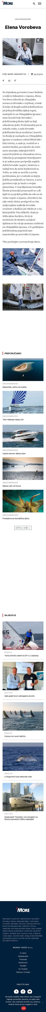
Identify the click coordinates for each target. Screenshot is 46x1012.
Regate (8, 652)
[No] (43, 1003)
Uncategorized (23, 19)
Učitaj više (22, 528)
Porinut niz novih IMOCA (15, 736)
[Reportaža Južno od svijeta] (23, 369)
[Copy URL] (15, 80)
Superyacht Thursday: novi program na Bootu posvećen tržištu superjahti (21, 818)
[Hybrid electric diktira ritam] (23, 436)
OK (23, 1008)
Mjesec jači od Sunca (12, 486)
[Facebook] (3, 80)
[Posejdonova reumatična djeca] (23, 501)
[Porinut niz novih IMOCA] (23, 716)
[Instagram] (23, 991)
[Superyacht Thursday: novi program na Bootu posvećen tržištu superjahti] (23, 797)
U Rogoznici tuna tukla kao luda (18, 776)
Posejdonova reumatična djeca (16, 518)
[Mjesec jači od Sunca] (23, 468)
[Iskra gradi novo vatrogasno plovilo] (23, 676)
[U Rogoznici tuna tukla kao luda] (23, 757)
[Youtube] (29, 991)
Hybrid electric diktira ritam (14, 453)
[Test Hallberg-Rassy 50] (23, 402)
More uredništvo (17, 74)
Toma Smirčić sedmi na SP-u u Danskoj (21, 655)
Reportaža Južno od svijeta (14, 387)
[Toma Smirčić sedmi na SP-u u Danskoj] (23, 636)
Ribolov (8, 773)
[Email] (9, 80)
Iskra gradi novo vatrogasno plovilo (19, 696)
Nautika (8, 693)
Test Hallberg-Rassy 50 (13, 419)
